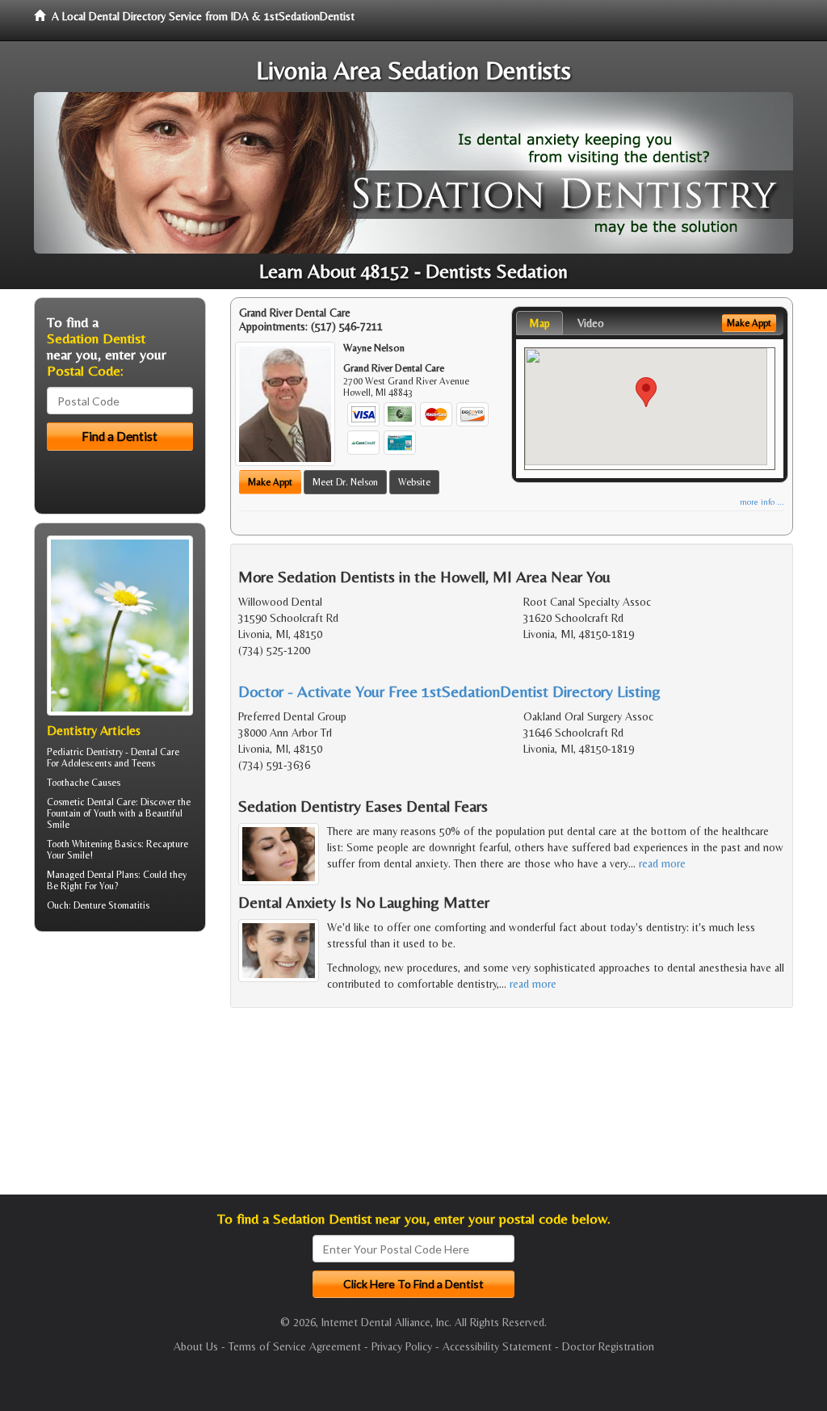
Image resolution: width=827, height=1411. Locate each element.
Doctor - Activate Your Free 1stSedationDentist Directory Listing (449, 691)
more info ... (762, 502)
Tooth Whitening (79, 844)
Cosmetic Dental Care (91, 802)
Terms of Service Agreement (295, 1346)
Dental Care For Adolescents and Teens (113, 757)
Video (590, 323)
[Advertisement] (116, 1069)
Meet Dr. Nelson (345, 482)
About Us (196, 1346)
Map (539, 323)
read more (662, 863)
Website (414, 482)
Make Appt (270, 482)
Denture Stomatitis (111, 905)
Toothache (68, 782)
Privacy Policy (402, 1346)
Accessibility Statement (497, 1346)
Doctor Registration (608, 1346)
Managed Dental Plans (92, 874)
